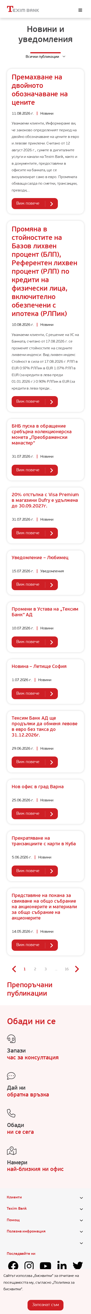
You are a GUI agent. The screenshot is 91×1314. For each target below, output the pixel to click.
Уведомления (52, 571)
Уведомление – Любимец (40, 558)
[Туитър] (78, 1267)
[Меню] (80, 10)
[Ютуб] (46, 1267)
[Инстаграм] (29, 1267)
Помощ (13, 1220)
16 (67, 969)
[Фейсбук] (13, 1267)
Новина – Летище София (39, 666)
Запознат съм (45, 1305)
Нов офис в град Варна (38, 787)
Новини (46, 114)
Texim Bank (17, 1209)
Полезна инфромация (26, 1231)
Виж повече (27, 204)
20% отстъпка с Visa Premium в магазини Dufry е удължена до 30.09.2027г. (45, 501)
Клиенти (14, 1197)
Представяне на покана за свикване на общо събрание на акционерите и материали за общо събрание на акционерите (44, 907)
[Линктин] (61, 1267)
